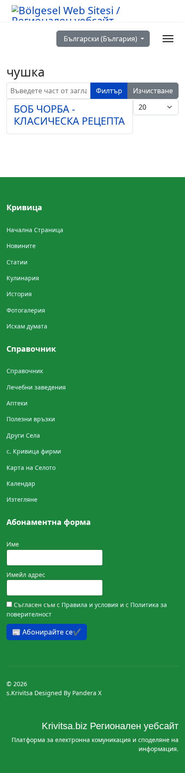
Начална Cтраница (34, 230)
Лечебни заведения (36, 387)
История (19, 294)
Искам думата (26, 326)
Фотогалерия (25, 310)
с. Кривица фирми (33, 451)
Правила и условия (91, 605)
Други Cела (23, 435)
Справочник (24, 371)
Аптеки (17, 403)
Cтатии (17, 262)
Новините (21, 246)
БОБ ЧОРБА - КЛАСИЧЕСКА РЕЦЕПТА (69, 115)
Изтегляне (21, 499)
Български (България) (100, 38)
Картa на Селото (31, 467)
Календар (20, 483)
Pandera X (87, 693)
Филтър (109, 90)
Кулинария (22, 278)
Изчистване (153, 90)
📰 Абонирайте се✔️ (46, 632)
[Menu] (168, 39)
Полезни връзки (30, 419)
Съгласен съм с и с (86, 609)
